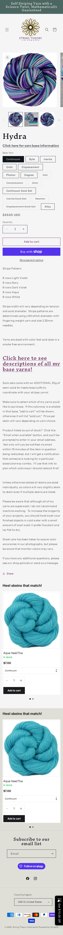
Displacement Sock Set (22, 207)
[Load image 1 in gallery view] (16, 119)
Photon (10, 175)
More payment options (31, 260)
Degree (29, 175)
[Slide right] (59, 120)
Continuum (13, 159)
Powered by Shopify (49, 927)
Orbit (9, 167)
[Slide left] (4, 120)
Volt (47, 175)
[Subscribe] (52, 854)
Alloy (48, 206)
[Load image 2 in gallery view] (31, 119)
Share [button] (10, 573)
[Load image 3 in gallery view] (47, 119)
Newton (42, 199)
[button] (7, 30)
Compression (16, 183)
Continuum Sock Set (19, 190)
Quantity (7, 222)
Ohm (37, 183)
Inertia (48, 159)
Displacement (30, 167)
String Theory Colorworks (25, 927)
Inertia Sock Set (18, 199)
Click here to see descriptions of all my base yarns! (31, 363)
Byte (32, 159)
